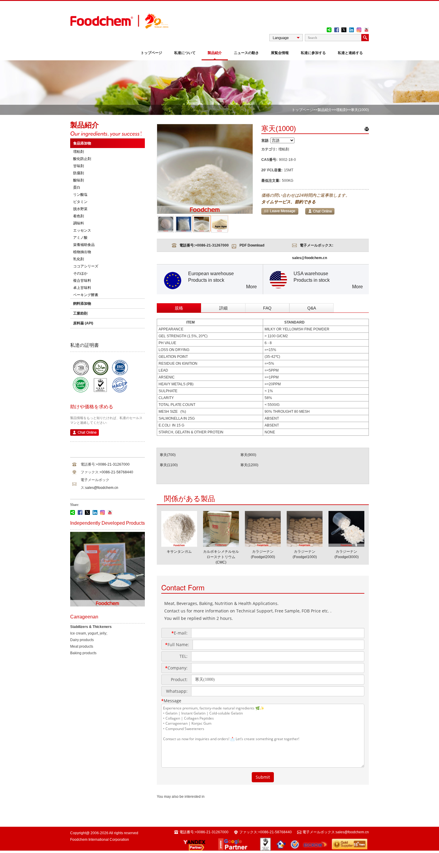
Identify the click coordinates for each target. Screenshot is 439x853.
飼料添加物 (82, 303)
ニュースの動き (246, 53)
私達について (185, 53)
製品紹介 (215, 53)
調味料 (78, 223)
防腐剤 (78, 173)
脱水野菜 (80, 209)
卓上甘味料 (82, 288)
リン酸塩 (80, 195)
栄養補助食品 (84, 245)
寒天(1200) (249, 465)
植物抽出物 (82, 252)
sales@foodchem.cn (101, 488)
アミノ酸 (80, 237)
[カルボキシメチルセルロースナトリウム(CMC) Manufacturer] (221, 545)
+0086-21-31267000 (113, 464)
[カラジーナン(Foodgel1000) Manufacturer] (305, 545)
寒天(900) (248, 455)
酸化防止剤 (82, 159)
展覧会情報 (280, 53)
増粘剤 (341, 110)
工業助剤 (80, 313)
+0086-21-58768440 (116, 472)
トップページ (151, 53)
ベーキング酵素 (85, 295)
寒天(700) (168, 455)
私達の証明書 (84, 345)
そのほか (80, 273)
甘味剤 (78, 166)
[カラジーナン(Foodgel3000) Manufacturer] (346, 545)
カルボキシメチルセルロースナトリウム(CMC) (221, 556)
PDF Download (252, 245)
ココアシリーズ (85, 266)
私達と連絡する (350, 53)
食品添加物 (82, 143)
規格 (179, 308)
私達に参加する (313, 53)
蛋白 (76, 187)
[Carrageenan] (107, 605)
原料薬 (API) (83, 323)
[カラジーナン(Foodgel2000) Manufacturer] (263, 545)
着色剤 (78, 216)
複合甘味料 (82, 280)
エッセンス (82, 230)
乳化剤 (78, 259)
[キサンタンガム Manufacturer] (179, 545)
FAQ (267, 308)
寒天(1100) (169, 465)
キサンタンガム (179, 551)
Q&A (311, 308)
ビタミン (80, 202)
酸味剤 (78, 180)
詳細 (223, 308)
